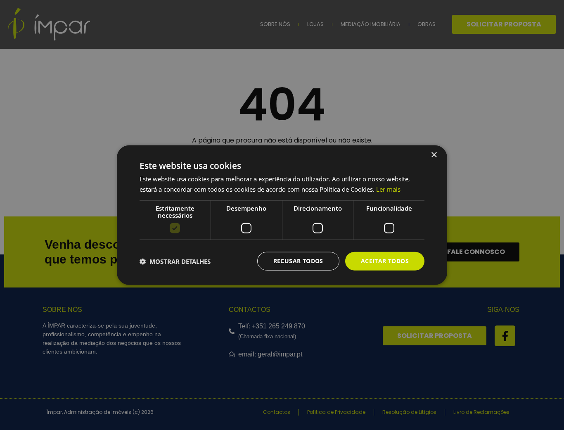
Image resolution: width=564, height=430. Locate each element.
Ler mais (388, 189)
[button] (175, 261)
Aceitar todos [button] (385, 261)
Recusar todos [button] (298, 261)
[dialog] (282, 215)
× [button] (434, 155)
